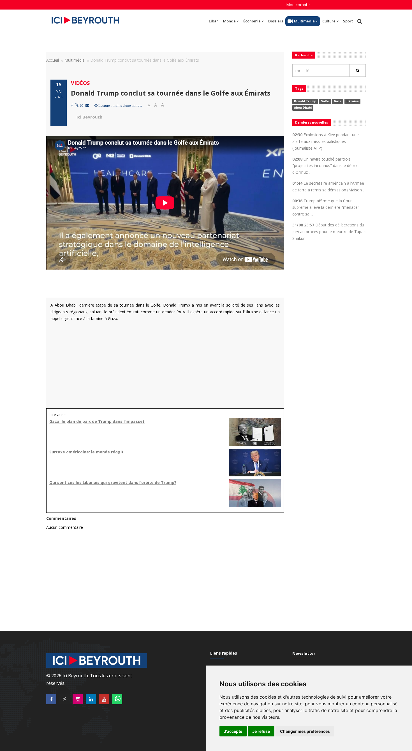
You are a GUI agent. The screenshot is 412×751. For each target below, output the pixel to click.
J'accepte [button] (233, 731)
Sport (348, 21)
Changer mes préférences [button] (305, 731)
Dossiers (275, 21)
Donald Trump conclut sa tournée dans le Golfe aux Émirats (170, 93)
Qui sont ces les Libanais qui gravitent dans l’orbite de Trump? (112, 482)
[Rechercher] (357, 70)
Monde (229, 21)
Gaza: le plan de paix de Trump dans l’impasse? (97, 421)
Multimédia (304, 21)
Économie (252, 21)
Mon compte (298, 4)
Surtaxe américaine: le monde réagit (87, 452)
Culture (328, 21)
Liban (214, 21)
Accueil (52, 60)
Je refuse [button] (261, 731)
